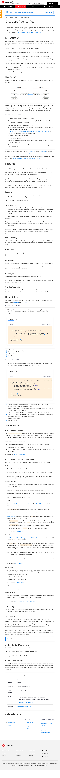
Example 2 (16, 302)
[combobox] (20, 3)
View (44, 324)
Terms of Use (14, 765)
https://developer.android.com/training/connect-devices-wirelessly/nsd (28, 131)
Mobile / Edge (20, 6)
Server (10, 6)
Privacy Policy (20, 765)
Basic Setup (27, 153)
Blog (51, 723)
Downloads (37, 3)
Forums (4, 753)
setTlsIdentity (34, 538)
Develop (51, 6)
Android (15, 17)
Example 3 (24, 302)
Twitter (45, 750)
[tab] (11, 319)
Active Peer (38, 32)
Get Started (32, 751)
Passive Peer (29, 32)
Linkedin (46, 753)
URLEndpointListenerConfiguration (23, 504)
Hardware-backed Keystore (26, 702)
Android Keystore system (23, 706)
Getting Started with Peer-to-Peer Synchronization (26, 158)
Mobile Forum (45, 723)
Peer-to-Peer (27, 17)
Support (4, 755)
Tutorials (43, 725)
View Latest (48, 12)
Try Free (51, 3)
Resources (18, 755)
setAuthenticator (20, 582)
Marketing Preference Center (42, 765)
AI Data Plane (41, 6)
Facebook (46, 756)
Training (31, 755)
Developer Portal (20, 751)
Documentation (6, 751)
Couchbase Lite (9, 17)
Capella (31, 6)
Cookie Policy (26, 765)
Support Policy (33, 765)
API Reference (21, 32)
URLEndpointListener (19, 454)
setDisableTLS (38, 504)
